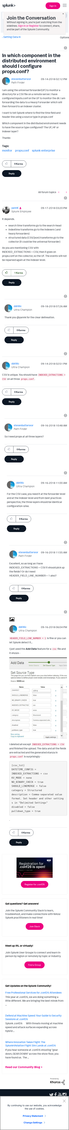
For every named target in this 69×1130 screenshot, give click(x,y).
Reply (12, 173)
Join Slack (34, 926)
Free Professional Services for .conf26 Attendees (33, 992)
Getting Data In (12, 36)
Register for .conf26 (35, 884)
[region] (34, 1113)
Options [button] (63, 37)
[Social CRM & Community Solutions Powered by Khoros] (57, 1081)
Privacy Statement (33, 1115)
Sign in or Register (28, 25)
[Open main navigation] (65, 5)
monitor (7, 150)
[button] (65, 48)
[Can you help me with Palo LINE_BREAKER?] (65, 192)
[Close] (64, 1101)
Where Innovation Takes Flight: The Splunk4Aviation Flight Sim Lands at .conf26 (30, 1043)
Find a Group (34, 964)
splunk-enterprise (43, 150)
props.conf (22, 150)
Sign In (52, 5)
